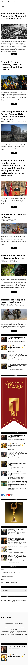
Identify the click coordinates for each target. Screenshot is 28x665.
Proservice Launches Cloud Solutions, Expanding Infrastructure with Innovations (16, 531)
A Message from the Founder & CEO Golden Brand (16, 338)
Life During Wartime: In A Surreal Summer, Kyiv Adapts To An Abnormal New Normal (14, 115)
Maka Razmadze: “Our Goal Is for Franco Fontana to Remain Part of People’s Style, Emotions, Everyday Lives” (17, 483)
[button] (25, 590)
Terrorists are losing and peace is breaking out (13, 300)
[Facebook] (2, 495)
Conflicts (9, 261)
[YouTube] (9, 495)
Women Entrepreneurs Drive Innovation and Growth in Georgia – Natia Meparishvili (17, 356)
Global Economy (6, 305)
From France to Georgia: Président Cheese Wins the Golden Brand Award (17, 548)
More (14, 54)
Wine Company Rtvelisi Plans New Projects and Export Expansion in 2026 (17, 365)
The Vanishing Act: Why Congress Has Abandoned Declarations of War (13, 16)
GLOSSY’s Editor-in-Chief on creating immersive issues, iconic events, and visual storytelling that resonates (17, 557)
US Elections (20, 305)
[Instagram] (7, 495)
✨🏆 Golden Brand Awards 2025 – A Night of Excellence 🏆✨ (17, 346)
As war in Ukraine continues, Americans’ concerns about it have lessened (12, 66)
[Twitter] (4, 495)
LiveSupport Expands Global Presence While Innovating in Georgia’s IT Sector (16, 539)
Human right (5, 220)
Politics (18, 20)
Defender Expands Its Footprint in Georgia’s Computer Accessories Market (17, 473)
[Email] (11, 495)
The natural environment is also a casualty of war (13, 256)
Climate (4, 261)
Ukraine (24, 121)
